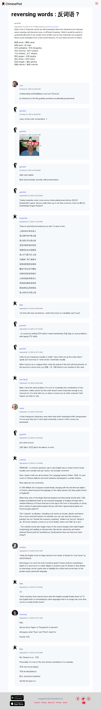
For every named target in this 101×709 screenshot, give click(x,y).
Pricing (43, 702)
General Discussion (52, 27)
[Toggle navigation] (97, 4)
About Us (51, 702)
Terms (65, 702)
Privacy (58, 702)
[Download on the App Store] (17, 703)
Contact (37, 702)
